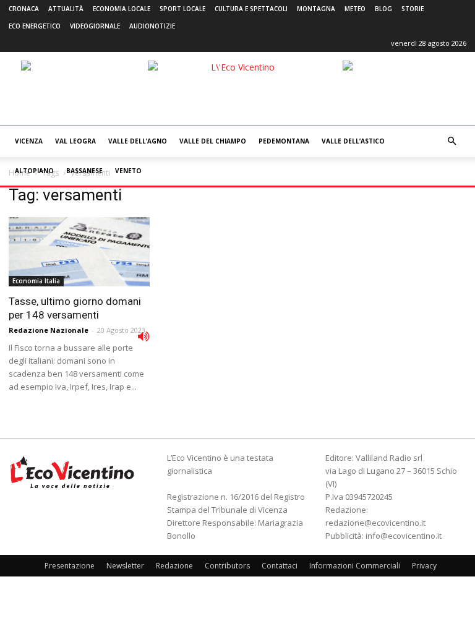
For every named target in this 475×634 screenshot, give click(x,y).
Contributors (227, 565)
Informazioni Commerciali (354, 565)
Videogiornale (95, 26)
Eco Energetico (35, 26)
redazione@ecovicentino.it (375, 522)
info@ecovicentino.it (404, 535)
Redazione (174, 565)
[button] (451, 141)
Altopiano (34, 170)
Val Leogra (75, 141)
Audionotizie (152, 26)
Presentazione (70, 565)
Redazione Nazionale (48, 330)
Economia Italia (36, 280)
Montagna (316, 8)
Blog (383, 8)
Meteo (355, 8)
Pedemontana (284, 141)
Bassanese (84, 170)
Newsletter (125, 565)
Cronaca (24, 8)
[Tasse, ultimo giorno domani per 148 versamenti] (79, 251)
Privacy (424, 565)
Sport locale (182, 8)
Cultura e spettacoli (251, 8)
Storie (412, 8)
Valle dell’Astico (353, 141)
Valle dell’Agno (137, 141)
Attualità (65, 8)
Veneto (128, 170)
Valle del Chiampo (212, 141)
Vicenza (29, 141)
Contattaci (279, 565)
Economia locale (121, 8)
